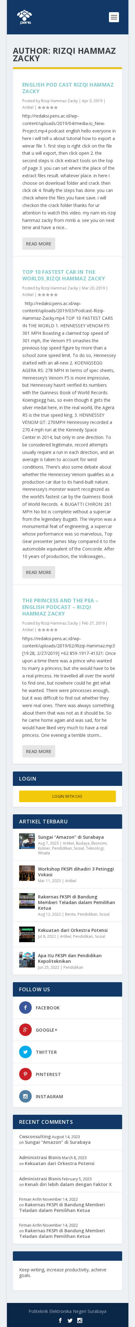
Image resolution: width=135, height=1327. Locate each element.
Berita (70, 914)
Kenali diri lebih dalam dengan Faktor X (68, 1184)
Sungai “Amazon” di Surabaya (71, 837)
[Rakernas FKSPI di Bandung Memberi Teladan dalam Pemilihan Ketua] (27, 901)
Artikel (28, 107)
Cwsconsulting (35, 1136)
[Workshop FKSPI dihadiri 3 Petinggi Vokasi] (27, 873)
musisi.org (30, 1281)
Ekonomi (99, 843)
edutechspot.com (51, 1275)
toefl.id (106, 1275)
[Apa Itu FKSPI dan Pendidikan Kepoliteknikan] (27, 960)
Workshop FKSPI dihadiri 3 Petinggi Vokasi (76, 871)
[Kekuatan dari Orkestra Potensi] (27, 934)
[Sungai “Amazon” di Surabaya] (27, 841)
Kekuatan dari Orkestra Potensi (73, 930)
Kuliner (44, 848)
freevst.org (84, 1275)
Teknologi (95, 848)
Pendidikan (62, 848)
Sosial (79, 848)
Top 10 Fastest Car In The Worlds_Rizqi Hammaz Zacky (63, 275)
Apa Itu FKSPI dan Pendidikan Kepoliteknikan (70, 958)
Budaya (82, 843)
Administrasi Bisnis (40, 1157)
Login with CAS (67, 796)
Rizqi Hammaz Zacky (59, 100)
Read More (38, 244)
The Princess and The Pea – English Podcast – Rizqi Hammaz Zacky (60, 607)
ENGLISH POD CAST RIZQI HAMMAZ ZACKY (68, 88)
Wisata (44, 853)
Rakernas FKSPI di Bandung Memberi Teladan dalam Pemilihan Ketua (76, 902)
